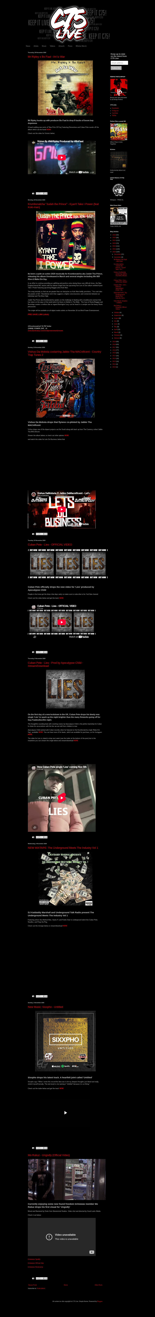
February (117, 335)
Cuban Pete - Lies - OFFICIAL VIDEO (50, 544)
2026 (114, 235)
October (117, 312)
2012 (114, 361)
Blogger (99, 1301)
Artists (36, 46)
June (116, 324)
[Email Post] (33, 193)
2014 (114, 356)
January (117, 338)
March (116, 332)
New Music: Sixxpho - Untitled (45, 1006)
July (115, 321)
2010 (114, 367)
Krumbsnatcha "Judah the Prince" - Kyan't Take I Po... (120, 266)
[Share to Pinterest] (46, 193)
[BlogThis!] (39, 193)
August (116, 318)
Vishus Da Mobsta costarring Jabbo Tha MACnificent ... (120, 274)
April (115, 329)
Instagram (115, 111)
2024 (114, 240)
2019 (114, 341)
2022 (114, 246)
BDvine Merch (81, 46)
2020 (114, 252)
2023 (114, 243)
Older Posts (98, 1285)
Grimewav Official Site (36, 1263)
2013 (114, 358)
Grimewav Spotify (34, 1259)
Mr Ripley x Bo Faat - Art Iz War (46, 56)
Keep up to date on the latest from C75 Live (119, 56)
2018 (114, 344)
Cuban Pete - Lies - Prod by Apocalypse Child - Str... (120, 287)
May (115, 327)
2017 (114, 347)
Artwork (61, 46)
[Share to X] (41, 193)
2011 (114, 364)
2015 (114, 353)
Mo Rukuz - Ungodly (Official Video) (49, 1155)
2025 (114, 237)
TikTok (114, 115)
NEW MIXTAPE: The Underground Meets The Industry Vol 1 (63, 847)
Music (44, 46)
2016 (114, 350)
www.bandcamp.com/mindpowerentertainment (45, 331)
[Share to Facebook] (44, 193)
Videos (52, 46)
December (117, 254)
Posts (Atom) (41, 1288)
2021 (114, 249)
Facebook (115, 108)
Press (70, 46)
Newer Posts (32, 1285)
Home (66, 1285)
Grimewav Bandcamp (35, 1267)
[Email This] (37, 193)
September (118, 315)
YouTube (115, 113)
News (28, 46)
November (117, 257)
